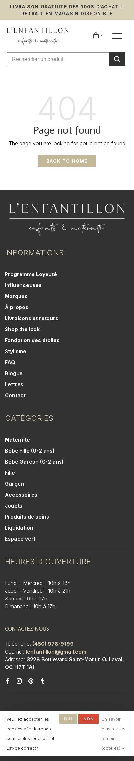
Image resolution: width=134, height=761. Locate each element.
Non (88, 718)
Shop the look (22, 329)
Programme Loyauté (31, 274)
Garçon (14, 483)
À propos (16, 307)
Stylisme (15, 351)
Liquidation (19, 527)
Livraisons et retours (31, 318)
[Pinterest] (31, 681)
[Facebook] (7, 681)
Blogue (14, 373)
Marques (16, 296)
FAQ (10, 362)
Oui (68, 718)
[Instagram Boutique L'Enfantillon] (19, 681)
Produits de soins (27, 516)
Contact (15, 395)
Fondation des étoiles (32, 340)
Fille (10, 472)
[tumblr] (42, 681)
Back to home (67, 161)
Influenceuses (23, 285)
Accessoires (21, 494)
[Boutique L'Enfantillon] (67, 219)
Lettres (14, 384)
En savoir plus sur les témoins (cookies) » (113, 733)
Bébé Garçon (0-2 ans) (34, 461)
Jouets (13, 505)
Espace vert (20, 538)
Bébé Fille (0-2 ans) (30, 450)
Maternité (17, 439)
